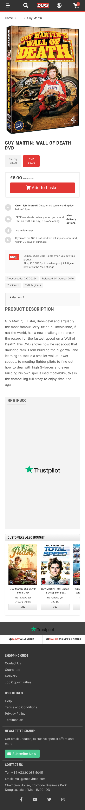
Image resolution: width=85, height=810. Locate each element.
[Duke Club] (14, 259)
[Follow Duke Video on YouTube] (35, 799)
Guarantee (12, 670)
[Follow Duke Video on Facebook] (21, 799)
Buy (23, 606)
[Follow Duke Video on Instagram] (63, 799)
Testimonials (14, 720)
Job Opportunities (18, 682)
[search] (25, 6)
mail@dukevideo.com (30, 779)
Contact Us (13, 663)
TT (20, 18)
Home (9, 18)
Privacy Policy (15, 714)
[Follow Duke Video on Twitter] (49, 799)
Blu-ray (13, 161)
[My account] (58, 6)
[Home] (43, 7)
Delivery (11, 676)
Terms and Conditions (21, 707)
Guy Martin (34, 18)
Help (8, 701)
